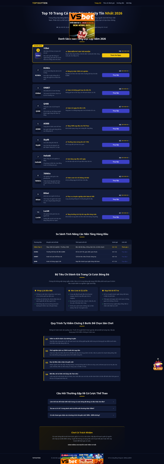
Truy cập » (125, 252)
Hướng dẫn (120, 3)
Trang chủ (98, 3)
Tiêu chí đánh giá (108, 3)
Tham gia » (125, 247)
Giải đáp (129, 3)
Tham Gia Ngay (115, 55)
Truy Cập (116, 75)
